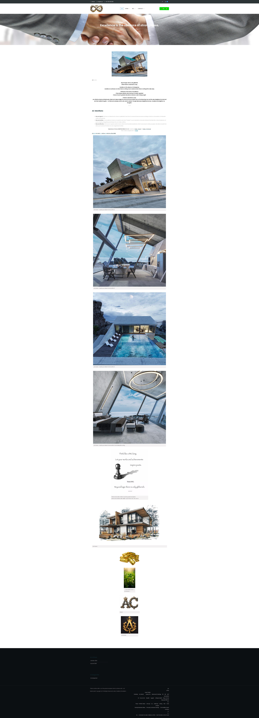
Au (152, 703)
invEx (168, 703)
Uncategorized (93, 678)
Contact (159, 2)
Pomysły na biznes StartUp (152, 707)
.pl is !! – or (104, 133)
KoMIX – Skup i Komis (164, 698)
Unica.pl (148, 703)
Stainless (136, 694)
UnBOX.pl (156, 703)
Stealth (147, 698)
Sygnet (152, 698)
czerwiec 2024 (93, 660)
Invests (157, 705)
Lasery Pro (148, 694)
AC (153, 2)
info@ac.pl (100, 1)
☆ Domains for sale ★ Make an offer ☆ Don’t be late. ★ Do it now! (153, 715)
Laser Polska (147, 692)
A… (168, 711)
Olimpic (157, 698)
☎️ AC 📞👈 (164, 8)
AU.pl (136, 130)
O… (168, 713)
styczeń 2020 (93, 663)
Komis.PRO (166, 696)
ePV (168, 694)
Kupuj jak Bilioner (165, 700)
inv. (157, 2)
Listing (160, 703)
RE (162, 694)
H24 (164, 703)
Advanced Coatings (156, 694)
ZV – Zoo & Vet (141, 698)
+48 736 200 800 (109, 1)
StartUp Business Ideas (140, 707)
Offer (155, 2)
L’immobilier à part (164, 707)
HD (165, 694)
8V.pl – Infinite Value (140, 703)
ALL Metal (141, 694)
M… (137, 715)
